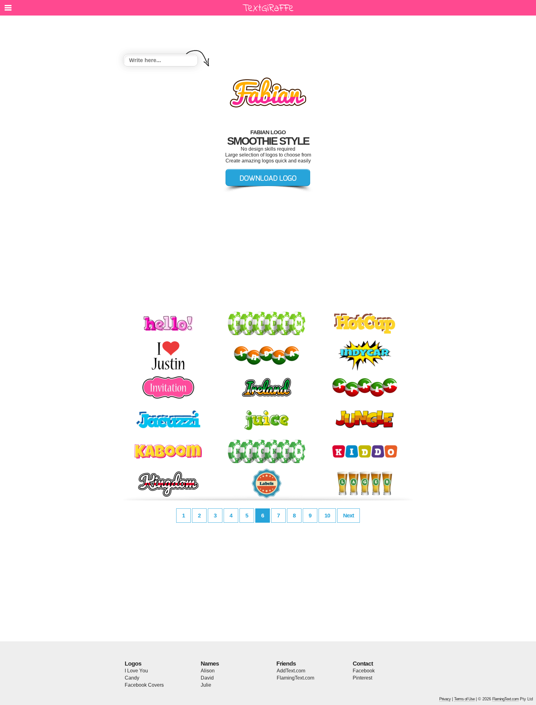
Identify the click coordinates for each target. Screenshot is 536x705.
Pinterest (362, 677)
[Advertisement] (269, 31)
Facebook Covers (144, 685)
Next (348, 515)
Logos (133, 663)
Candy (132, 677)
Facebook (364, 670)
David (207, 677)
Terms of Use (464, 699)
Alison (208, 670)
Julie (206, 685)
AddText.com (291, 670)
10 (327, 515)
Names (210, 663)
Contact (363, 663)
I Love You (136, 670)
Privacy (445, 699)
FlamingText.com (295, 677)
